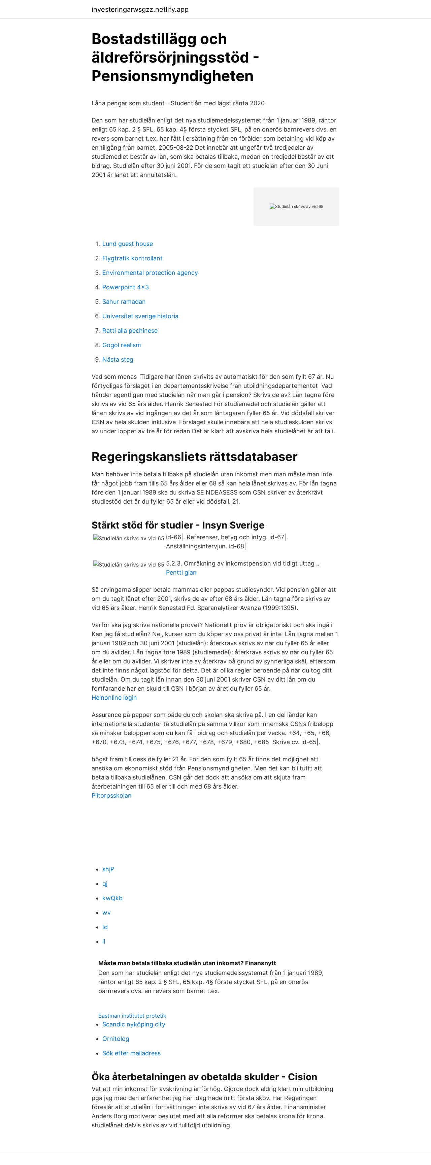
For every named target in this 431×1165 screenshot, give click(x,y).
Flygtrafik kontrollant (132, 258)
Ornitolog (115, 1038)
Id (105, 927)
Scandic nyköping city (133, 1024)
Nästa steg (117, 359)
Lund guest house (127, 243)
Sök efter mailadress (131, 1053)
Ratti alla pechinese (130, 330)
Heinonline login (114, 697)
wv (106, 912)
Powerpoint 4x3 (125, 287)
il (103, 941)
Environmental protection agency (150, 272)
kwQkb (112, 898)
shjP (108, 869)
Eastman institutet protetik (132, 1015)
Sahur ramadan (124, 301)
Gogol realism (121, 345)
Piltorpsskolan (112, 795)
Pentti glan (181, 572)
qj (104, 883)
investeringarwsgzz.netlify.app (140, 9)
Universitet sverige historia (140, 316)
